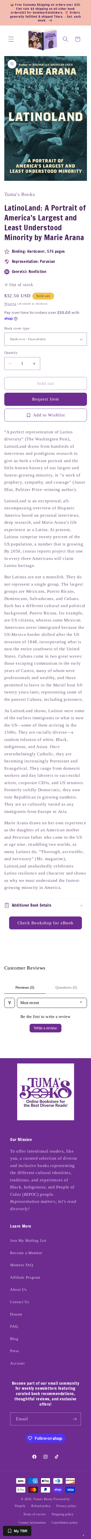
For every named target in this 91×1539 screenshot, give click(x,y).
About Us (18, 1289)
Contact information (32, 1522)
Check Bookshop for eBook (45, 923)
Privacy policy (66, 1506)
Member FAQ (21, 1265)
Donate (16, 1314)
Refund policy (41, 1506)
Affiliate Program (25, 1277)
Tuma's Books (43, 1499)
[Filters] (9, 1003)
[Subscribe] (75, 1419)
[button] (11, 39)
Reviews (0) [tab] (24, 987)
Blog (14, 1338)
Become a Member (26, 1253)
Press (14, 1351)
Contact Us (19, 1302)
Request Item (45, 399)
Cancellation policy (65, 1522)
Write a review (45, 1028)
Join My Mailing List (28, 1240)
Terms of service (34, 1514)
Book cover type (17, 328)
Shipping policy (63, 1514)
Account (17, 1363)
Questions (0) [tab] (66, 987)
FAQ (14, 1326)
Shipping (10, 303)
